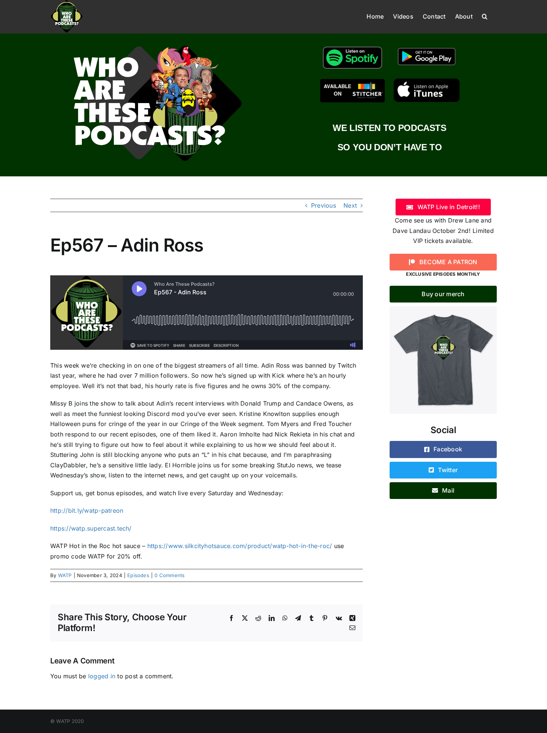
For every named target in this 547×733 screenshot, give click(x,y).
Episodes (138, 575)
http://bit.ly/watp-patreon (86, 510)
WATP (65, 575)
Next (350, 205)
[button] (484, 15)
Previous (323, 205)
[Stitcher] (353, 81)
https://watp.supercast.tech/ (91, 528)
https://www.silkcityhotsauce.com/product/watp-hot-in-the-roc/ (239, 546)
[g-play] (427, 47)
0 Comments (169, 575)
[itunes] (427, 81)
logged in (101, 676)
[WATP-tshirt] (443, 309)
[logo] (157, 44)
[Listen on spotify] (353, 47)
